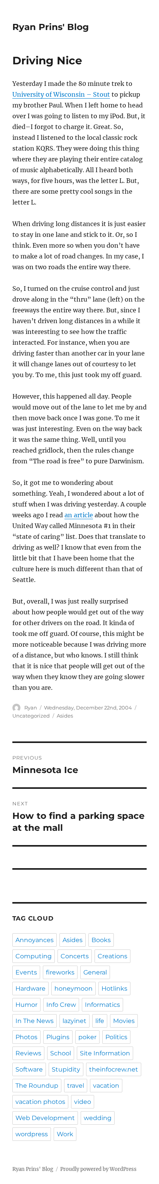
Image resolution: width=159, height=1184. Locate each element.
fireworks (60, 972)
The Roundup (36, 1085)
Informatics (102, 1004)
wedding (98, 1118)
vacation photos (40, 1101)
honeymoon (73, 988)
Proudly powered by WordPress (98, 1169)
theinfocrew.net (113, 1069)
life (99, 1021)
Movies (124, 1021)
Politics (116, 1037)
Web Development (45, 1118)
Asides (65, 716)
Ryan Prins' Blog (50, 27)
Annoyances (34, 940)
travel (75, 1085)
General (95, 972)
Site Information (105, 1053)
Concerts (75, 956)
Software (29, 1069)
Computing (33, 956)
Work (65, 1134)
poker (87, 1037)
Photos (26, 1037)
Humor (26, 1004)
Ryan (30, 707)
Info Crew (61, 1004)
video (82, 1101)
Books (101, 940)
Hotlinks (114, 988)
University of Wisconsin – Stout (61, 94)
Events (26, 972)
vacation (106, 1085)
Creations (112, 956)
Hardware (30, 988)
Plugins (57, 1037)
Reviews (28, 1053)
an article (78, 515)
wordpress (31, 1134)
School (60, 1053)
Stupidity (66, 1069)
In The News (34, 1021)
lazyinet (74, 1021)
